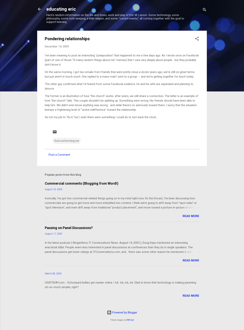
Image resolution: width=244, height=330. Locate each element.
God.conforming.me (66, 141)
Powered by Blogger (124, 312)
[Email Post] (54, 133)
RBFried (130, 320)
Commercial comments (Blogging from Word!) (81, 183)
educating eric (61, 9)
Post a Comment (59, 154)
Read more (191, 216)
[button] (197, 39)
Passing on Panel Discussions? (69, 228)
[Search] (204, 10)
